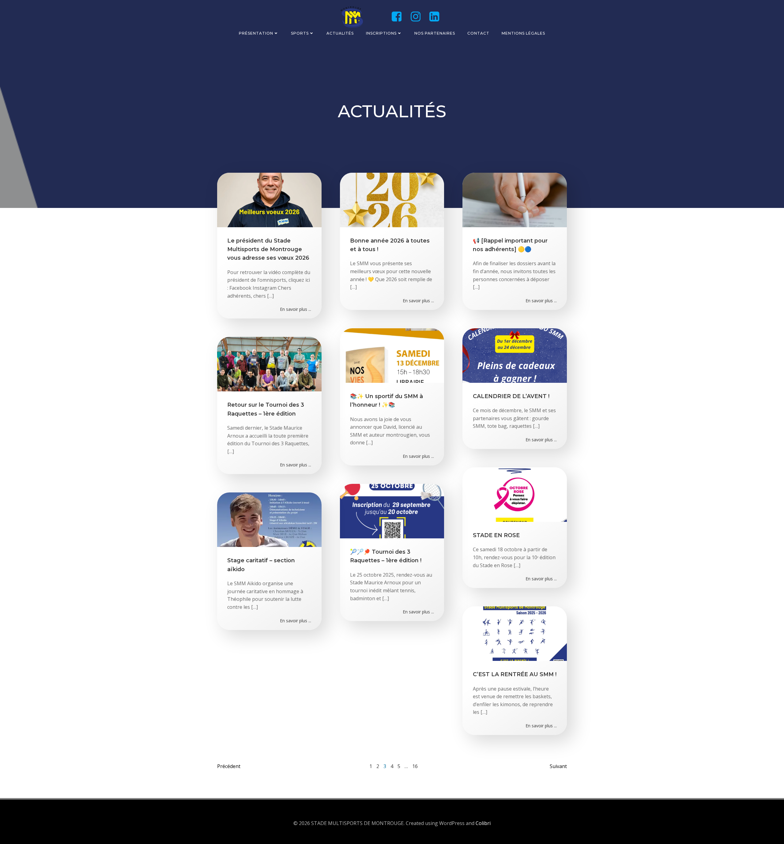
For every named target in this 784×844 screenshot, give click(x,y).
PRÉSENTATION (256, 33)
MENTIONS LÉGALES (523, 33)
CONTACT (478, 33)
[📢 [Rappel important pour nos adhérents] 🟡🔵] (514, 199)
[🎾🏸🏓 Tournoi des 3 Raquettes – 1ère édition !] (392, 510)
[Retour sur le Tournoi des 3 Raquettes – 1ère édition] (269, 363)
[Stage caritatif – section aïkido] (269, 519)
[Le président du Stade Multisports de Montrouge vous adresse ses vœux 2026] (269, 199)
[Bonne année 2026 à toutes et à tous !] (392, 199)
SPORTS (300, 33)
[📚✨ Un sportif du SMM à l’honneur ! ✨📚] (392, 355)
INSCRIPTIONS (381, 33)
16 (415, 766)
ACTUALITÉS (340, 33)
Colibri (483, 823)
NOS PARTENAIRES (434, 33)
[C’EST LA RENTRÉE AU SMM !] (514, 633)
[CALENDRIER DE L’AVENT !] (514, 355)
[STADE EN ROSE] (514, 494)
